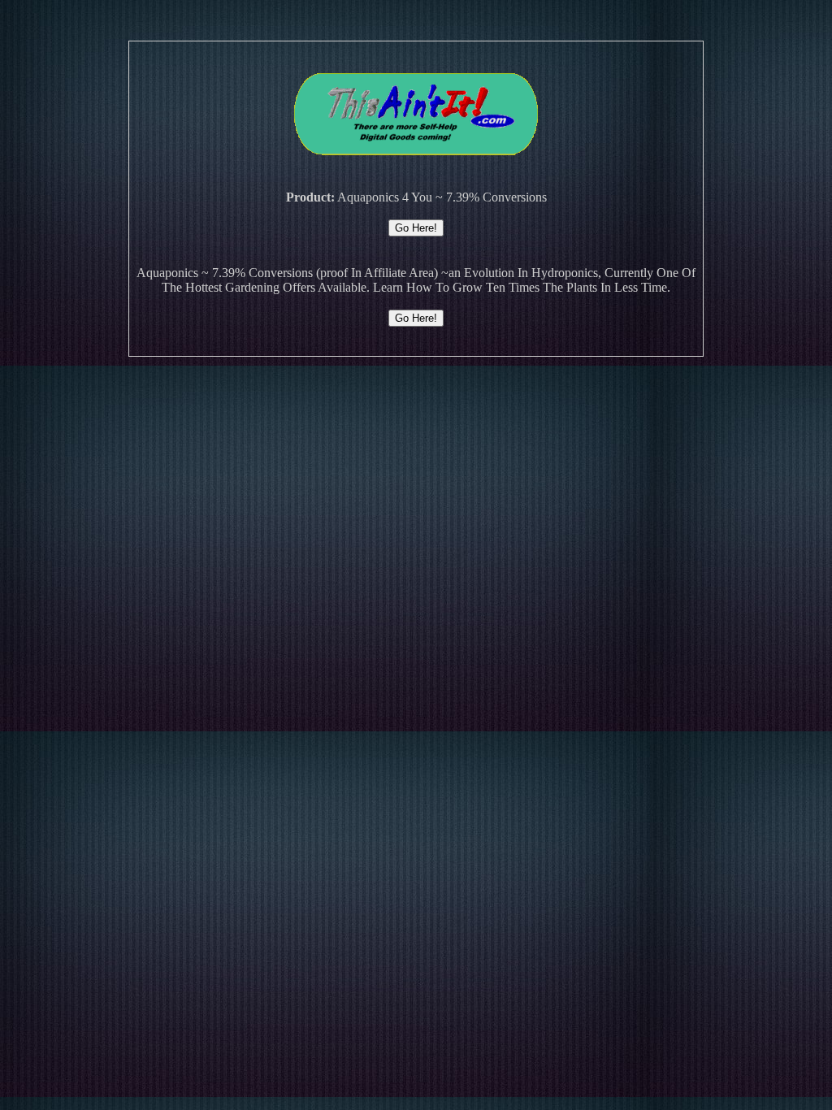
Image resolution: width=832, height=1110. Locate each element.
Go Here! (416, 228)
